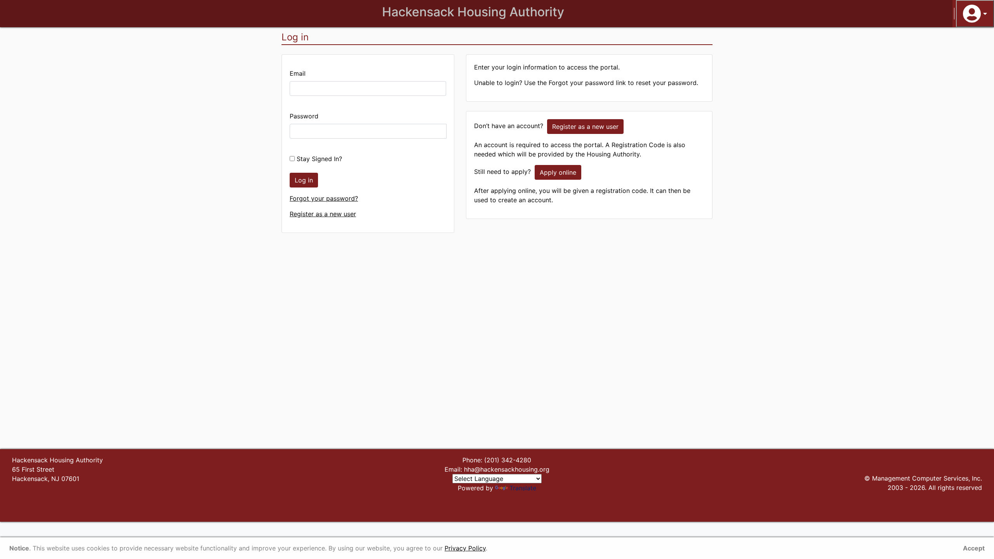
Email (298, 73)
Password (304, 116)
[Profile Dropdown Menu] (975, 13)
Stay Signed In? (318, 159)
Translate (522, 488)
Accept (974, 548)
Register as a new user (323, 214)
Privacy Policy (465, 548)
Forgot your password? (324, 198)
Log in (304, 180)
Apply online (558, 172)
